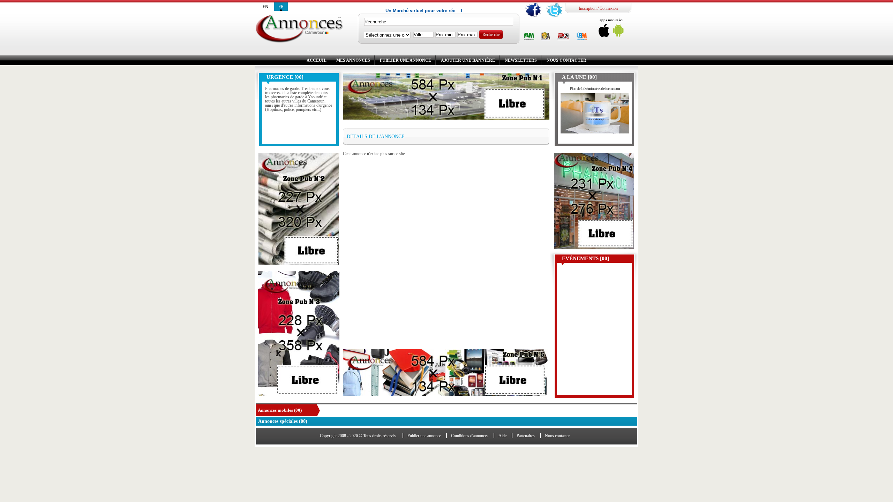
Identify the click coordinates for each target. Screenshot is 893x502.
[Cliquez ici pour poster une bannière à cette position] (298, 209)
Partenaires (526, 435)
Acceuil (317, 60)
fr (281, 6)
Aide (502, 435)
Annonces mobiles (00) (280, 410)
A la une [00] (579, 77)
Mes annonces (353, 60)
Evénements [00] (585, 258)
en (265, 6)
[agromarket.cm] (529, 36)
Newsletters (521, 60)
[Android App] (618, 32)
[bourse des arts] (545, 36)
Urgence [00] (285, 77)
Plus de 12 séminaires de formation (595, 88)
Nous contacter (566, 60)
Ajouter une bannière (468, 60)
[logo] (299, 29)
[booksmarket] (582, 36)
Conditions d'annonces (469, 435)
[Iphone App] (604, 32)
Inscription (587, 8)
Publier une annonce (405, 60)
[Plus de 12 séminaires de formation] (595, 116)
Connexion (609, 8)
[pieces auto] (563, 36)
